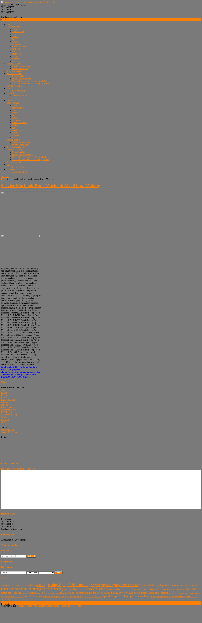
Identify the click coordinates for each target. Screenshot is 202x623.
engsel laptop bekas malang (120, 585)
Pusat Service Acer (20, 68)
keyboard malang (111, 589)
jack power (17, 44)
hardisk (15, 41)
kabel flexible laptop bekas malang (41, 589)
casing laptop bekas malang (69, 585)
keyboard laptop (95, 588)
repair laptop (7, 596)
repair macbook (19, 597)
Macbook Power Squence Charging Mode (30, 83)
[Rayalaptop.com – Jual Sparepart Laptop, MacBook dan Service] (30, 2)
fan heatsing (145, 585)
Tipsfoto (79, 606)
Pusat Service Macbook (22, 78)
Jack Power (6, 405)
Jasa (8, 88)
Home (9, 24)
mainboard (16, 54)
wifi (14, 61)
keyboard (16, 49)
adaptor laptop (5, 585)
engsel (15, 36)
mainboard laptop (76, 593)
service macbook (75, 596)
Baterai (4, 392)
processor (172, 593)
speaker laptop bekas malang (131, 596)
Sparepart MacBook (15, 71)
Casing (4, 395)
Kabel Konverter (8, 407)
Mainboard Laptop (9, 415)
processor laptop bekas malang (188, 593)
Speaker (4, 417)
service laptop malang (54, 596)
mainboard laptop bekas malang (101, 592)
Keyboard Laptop (8, 410)
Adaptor (4, 390)
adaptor (15, 29)
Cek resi (31, 556)
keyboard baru (79, 589)
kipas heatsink (174, 589)
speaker (15, 56)
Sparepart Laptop (14, 26)
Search (58, 573)
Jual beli (10, 93)
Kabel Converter (19, 46)
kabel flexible (9, 589)
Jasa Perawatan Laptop (22, 66)
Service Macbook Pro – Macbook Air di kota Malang (50, 185)
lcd (13, 51)
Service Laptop (13, 63)
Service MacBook (9, 432)
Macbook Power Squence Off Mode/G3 (29, 81)
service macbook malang (93, 597)
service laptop (34, 596)
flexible (15, 39)
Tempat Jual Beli (19, 96)
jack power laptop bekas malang (183, 585)
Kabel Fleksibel (8, 400)
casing (15, 34)
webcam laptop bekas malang (174, 596)
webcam (15, 59)
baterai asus (20, 585)
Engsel (4, 397)
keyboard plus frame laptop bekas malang (150, 589)
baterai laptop (18, 31)
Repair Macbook (19, 76)
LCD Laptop (6, 412)
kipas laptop (26, 593)
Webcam (5, 419)
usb (151, 597)
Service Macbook (14, 73)
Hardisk (4, 402)
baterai (14, 585)
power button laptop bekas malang (151, 592)
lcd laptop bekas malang (43, 593)
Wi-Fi (3, 422)
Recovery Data (18, 91)
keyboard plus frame (125, 589)
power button (126, 592)
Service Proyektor (14, 86)
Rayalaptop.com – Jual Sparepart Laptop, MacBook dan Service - (47, 606)
